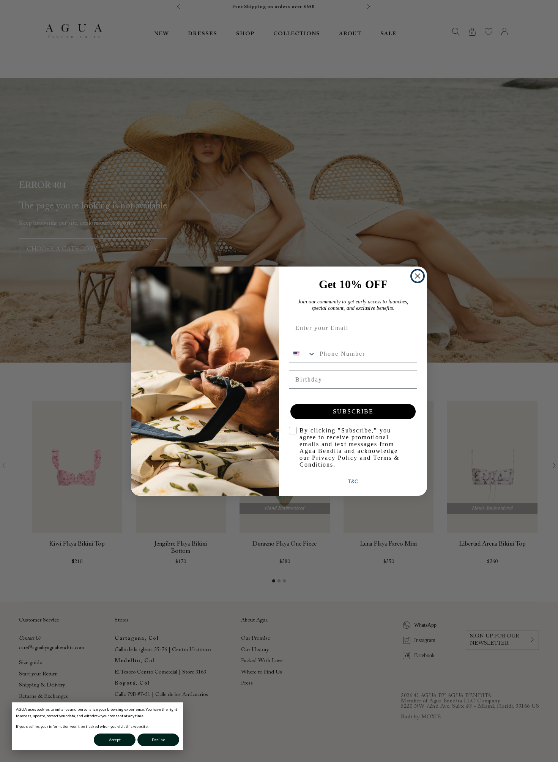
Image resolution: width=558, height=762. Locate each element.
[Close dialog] (417, 276)
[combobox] (302, 354)
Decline (158, 739)
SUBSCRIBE (353, 411)
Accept (115, 739)
